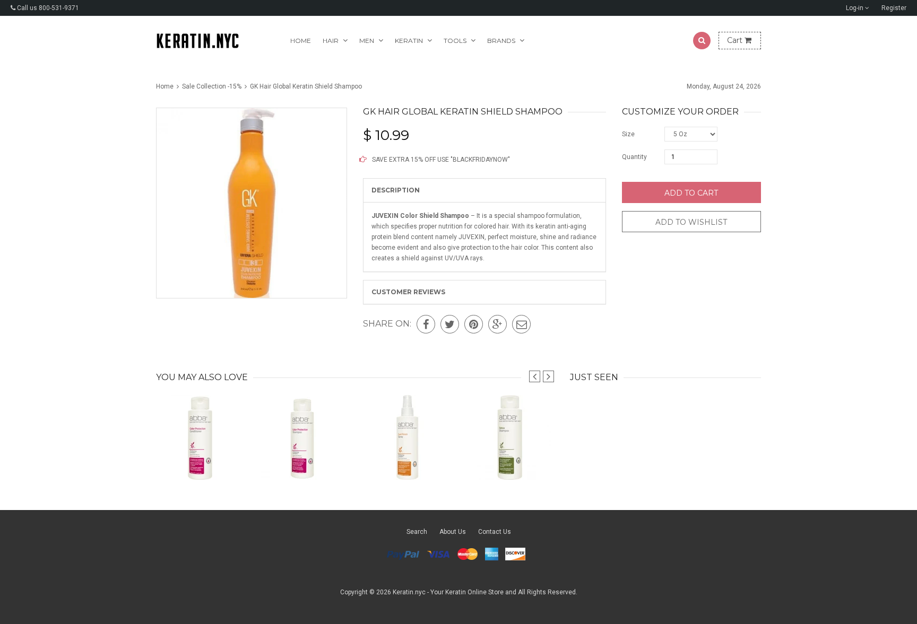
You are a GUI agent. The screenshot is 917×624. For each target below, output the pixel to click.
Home (300, 41)
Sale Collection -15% (211, 86)
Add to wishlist (691, 222)
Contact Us (494, 531)
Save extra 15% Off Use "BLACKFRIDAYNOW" (440, 159)
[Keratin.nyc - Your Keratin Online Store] (197, 40)
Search (416, 531)
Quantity (634, 157)
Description (395, 190)
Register (893, 8)
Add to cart (691, 193)
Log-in (855, 8)
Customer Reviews (408, 292)
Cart (736, 40)
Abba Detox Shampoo (510, 458)
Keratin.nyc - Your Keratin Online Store (448, 592)
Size (628, 134)
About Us (452, 531)
